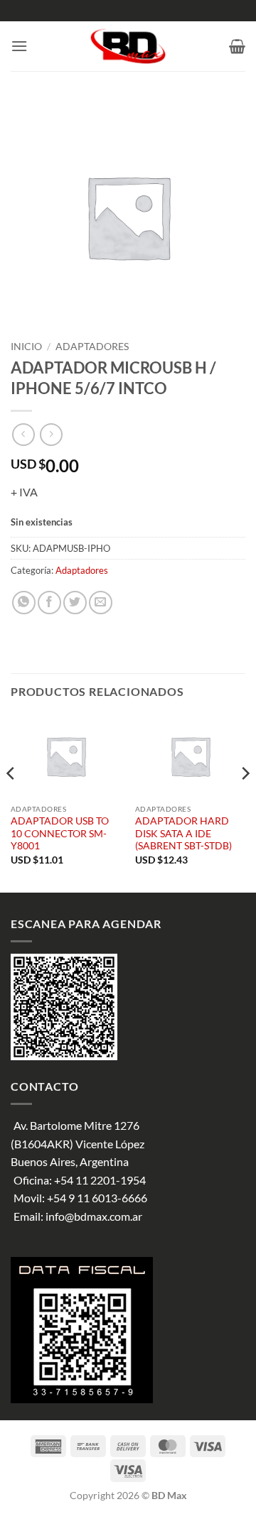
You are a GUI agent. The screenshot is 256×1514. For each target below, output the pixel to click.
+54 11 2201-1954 (100, 1180)
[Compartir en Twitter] (75, 602)
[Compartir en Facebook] (49, 602)
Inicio (26, 346)
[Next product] (23, 434)
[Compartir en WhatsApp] (24, 602)
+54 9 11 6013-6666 (97, 1197)
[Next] (244, 802)
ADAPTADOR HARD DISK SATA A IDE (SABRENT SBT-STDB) (183, 833)
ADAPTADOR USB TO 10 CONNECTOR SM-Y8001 (60, 833)
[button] (19, 45)
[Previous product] (51, 434)
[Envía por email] (100, 602)
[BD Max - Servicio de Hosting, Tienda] (128, 46)
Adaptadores (92, 346)
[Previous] (11, 802)
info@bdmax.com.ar (94, 1216)
